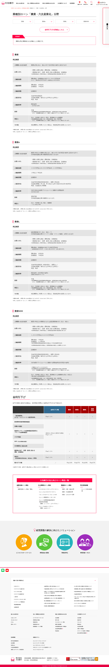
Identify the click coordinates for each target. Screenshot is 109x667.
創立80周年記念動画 (81, 633)
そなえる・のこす (14, 620)
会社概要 (57, 617)
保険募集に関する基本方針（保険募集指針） (83, 589)
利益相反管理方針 (78, 594)
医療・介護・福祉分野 (67, 489)
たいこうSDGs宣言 (18, 591)
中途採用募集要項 (14, 647)
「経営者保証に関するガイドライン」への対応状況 (54, 589)
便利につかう (13, 624)
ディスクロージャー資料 (60, 622)
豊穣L (65, 21)
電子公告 (57, 620)
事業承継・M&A (36, 624)
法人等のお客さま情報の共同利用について (83, 586)
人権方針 (16, 596)
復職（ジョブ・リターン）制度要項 (17, 649)
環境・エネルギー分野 (67, 494)
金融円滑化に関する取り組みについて (52, 586)
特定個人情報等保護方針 (49, 606)
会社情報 (79, 617)
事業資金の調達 (25, 8)
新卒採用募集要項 (14, 641)
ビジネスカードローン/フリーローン (48, 489)
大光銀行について (62, 3)
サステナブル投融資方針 (19, 594)
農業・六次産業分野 (67, 492)
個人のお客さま (20, 3)
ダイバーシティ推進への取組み (83, 631)
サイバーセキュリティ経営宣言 (80, 603)
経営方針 (79, 620)
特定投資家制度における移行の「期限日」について (84, 591)
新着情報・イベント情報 (37, 626)
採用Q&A (13, 645)
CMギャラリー (17, 586)
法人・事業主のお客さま (33, 3)
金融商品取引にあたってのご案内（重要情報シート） (54, 598)
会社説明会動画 (58, 628)
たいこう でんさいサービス (38, 649)
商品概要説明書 (17, 604)
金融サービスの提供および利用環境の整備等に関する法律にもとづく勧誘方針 (54, 592)
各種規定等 (16, 607)
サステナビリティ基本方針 (19, 589)
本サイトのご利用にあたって (79, 606)
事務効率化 (35, 622)
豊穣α (43, 21)
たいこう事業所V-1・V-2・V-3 (46, 497)
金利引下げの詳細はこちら (54, 30)
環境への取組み (80, 628)
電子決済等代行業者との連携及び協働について (84, 600)
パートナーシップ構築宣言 (19, 602)
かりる (12, 622)
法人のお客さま (18, 8)
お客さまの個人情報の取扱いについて (52, 603)
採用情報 (72, 3)
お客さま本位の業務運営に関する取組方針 (53, 595)
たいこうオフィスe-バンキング (39, 645)
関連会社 (79, 624)
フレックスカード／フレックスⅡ (47, 494)
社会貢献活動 (80, 626)
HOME (12, 8)
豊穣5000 (86, 21)
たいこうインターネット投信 (38, 643)
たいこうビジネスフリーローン (47, 492)
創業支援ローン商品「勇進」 (25, 489)
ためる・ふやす (14, 617)
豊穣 (22, 21)
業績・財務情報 (58, 624)
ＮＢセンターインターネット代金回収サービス (42, 647)
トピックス (79, 622)
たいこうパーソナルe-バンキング (39, 641)
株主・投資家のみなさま (48, 3)
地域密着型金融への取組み (61, 626)
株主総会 (57, 631)
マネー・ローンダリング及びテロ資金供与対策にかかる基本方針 (84, 597)
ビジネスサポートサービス (38, 617)
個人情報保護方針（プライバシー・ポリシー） (53, 600)
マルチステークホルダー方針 (20, 599)
